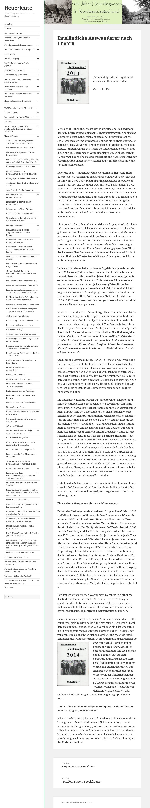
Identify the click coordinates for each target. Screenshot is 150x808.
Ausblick (8, 121)
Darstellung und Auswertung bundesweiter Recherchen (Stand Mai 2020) (18, 129)
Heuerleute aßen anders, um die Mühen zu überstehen (22, 413)
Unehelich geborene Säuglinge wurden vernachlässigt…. (22, 340)
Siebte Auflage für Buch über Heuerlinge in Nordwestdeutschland (21, 462)
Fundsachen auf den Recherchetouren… (14, 196)
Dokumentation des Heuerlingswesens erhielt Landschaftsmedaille (22, 347)
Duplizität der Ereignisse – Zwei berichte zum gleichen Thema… (23, 512)
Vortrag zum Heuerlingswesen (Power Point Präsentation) (22, 505)
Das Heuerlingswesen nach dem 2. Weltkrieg (18, 95)
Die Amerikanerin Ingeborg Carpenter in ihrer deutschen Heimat (18, 232)
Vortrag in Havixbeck (15, 374)
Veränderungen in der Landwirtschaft (22, 320)
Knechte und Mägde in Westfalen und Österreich (21, 484)
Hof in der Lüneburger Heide (18, 438)
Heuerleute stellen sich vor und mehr (17, 102)
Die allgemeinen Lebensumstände (18, 45)
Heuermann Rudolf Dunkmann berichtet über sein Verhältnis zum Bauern (20, 249)
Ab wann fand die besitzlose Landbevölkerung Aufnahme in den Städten (21, 274)
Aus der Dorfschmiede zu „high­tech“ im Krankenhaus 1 (19, 431)
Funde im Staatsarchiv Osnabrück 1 (21, 402)
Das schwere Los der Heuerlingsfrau (19, 49)
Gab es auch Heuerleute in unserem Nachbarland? (21, 420)
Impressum (9, 588)
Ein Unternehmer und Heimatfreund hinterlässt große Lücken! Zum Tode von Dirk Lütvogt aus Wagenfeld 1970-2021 (22, 544)
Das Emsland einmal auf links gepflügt (16, 64)
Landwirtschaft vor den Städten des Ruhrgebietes (21, 361)
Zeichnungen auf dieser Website (19, 209)
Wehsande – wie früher (15, 407)
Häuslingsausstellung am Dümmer (20, 166)
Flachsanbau (9, 54)
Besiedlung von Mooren (14, 70)
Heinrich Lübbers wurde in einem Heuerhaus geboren (20, 241)
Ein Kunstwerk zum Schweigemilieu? (21, 281)
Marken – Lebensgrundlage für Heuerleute (17, 39)
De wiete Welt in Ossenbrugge (18, 379)
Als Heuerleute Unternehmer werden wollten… (21, 258)
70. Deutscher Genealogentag (18, 316)
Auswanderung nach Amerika (16, 75)
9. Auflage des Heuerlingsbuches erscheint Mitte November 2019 (19, 141)
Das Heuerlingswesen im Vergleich (18, 117)
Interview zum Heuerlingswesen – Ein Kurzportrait (20, 563)
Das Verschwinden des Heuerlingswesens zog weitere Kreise (21, 172)
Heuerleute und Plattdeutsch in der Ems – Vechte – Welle (22, 354)
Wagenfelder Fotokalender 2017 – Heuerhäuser (20, 153)
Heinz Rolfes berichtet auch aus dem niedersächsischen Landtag (21, 443)
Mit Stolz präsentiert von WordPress (77, 802)
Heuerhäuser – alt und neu (17, 468)
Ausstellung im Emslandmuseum (19, 190)
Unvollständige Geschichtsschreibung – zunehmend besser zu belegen (22, 520)
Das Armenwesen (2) (14, 329)
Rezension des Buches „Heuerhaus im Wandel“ (20, 455)
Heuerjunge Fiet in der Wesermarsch (21, 178)
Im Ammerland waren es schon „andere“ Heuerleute (19, 385)
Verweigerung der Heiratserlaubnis (21, 334)
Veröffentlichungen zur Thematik (18, 108)
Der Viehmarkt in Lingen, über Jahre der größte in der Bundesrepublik (21, 310)
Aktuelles (8, 24)
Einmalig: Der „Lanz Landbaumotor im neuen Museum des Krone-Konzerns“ (20, 475)
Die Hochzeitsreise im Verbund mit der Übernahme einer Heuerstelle (22, 298)
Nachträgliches (11, 136)
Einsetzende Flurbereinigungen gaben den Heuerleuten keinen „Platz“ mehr (22, 291)
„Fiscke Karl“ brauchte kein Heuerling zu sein (22, 184)
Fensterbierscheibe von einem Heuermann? (18, 203)
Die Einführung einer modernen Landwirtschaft (17, 80)
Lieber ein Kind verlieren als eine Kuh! (22, 285)
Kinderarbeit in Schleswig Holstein (20, 449)
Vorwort (7, 28)
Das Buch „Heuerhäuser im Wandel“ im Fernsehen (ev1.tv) (21, 570)
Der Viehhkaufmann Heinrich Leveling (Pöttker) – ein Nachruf (22, 534)
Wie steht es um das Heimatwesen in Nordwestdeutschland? (21, 219)
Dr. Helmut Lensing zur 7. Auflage (20, 391)
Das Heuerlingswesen (13, 33)
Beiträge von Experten (15, 225)
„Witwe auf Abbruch (14, 426)
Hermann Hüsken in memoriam (19, 325)
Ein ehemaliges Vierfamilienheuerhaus (22, 304)
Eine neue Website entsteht (17, 500)
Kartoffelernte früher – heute (16, 557)
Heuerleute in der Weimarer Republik (16, 87)
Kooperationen (10, 112)
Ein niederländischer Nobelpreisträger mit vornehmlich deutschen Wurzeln (22, 160)
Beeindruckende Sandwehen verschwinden (18, 368)
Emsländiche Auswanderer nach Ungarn (20, 396)
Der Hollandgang (11, 58)
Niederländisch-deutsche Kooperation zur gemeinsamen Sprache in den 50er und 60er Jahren (22, 492)
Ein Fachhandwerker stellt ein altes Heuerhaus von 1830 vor (19, 582)
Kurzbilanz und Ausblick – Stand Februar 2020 (20, 527)
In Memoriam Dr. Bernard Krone (20, 552)
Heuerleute (18, 7)
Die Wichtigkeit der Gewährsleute (20, 148)
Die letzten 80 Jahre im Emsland (17, 576)
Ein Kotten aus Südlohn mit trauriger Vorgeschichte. (21, 265)
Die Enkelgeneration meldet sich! (20, 213)
